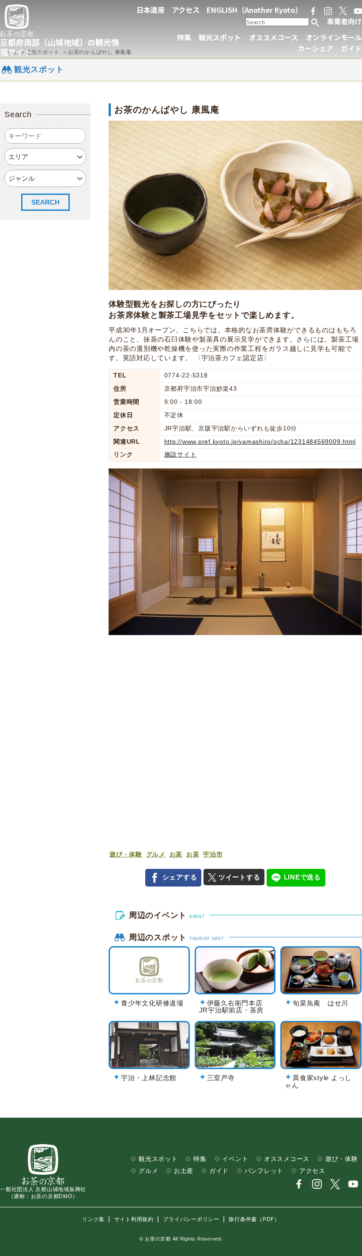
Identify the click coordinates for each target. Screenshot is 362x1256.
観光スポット (220, 37)
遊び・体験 (125, 854)
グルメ (156, 854)
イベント (235, 1159)
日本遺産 (150, 9)
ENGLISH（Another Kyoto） (254, 9)
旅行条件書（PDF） (254, 1219)
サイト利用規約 (134, 1219)
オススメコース (273, 37)
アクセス (186, 9)
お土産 (183, 1171)
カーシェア (315, 48)
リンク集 (93, 1219)
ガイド (351, 48)
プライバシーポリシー (191, 1219)
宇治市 (212, 854)
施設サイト (180, 454)
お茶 (176, 854)
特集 (184, 37)
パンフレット (264, 1171)
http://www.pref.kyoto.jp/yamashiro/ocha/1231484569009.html (260, 441)
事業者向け (344, 21)
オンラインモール (333, 37)
